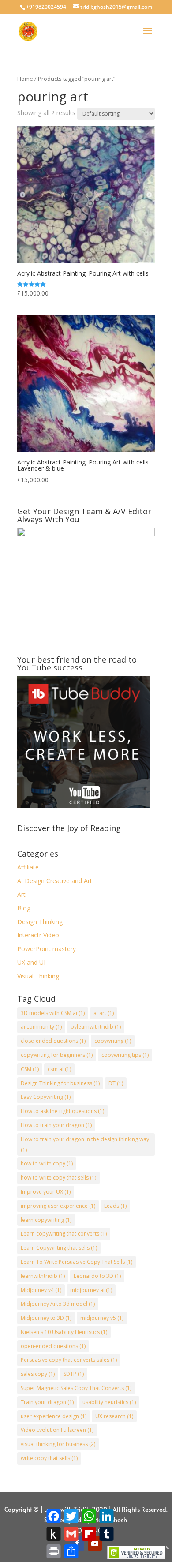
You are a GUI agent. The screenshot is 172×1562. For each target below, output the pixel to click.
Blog (23, 908)
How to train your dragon (56, 1125)
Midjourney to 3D (46, 1318)
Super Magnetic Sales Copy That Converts (76, 1388)
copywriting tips (125, 1055)
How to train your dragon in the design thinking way (85, 1144)
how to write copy (47, 1163)
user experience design (53, 1416)
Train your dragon (47, 1402)
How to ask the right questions (62, 1111)
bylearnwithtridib (96, 1026)
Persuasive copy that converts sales (69, 1359)
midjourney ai (91, 1290)
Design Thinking (40, 922)
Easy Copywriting (46, 1097)
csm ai (59, 1069)
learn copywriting (46, 1220)
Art (21, 894)
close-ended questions (53, 1041)
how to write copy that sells (58, 1177)
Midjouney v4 (41, 1290)
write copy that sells (49, 1458)
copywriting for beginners (57, 1055)
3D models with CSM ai (53, 1013)
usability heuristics (109, 1402)
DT (115, 1083)
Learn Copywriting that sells (59, 1247)
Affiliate (28, 867)
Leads (115, 1206)
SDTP (74, 1374)
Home (25, 78)
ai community (41, 1026)
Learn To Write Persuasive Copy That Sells (76, 1262)
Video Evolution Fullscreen (57, 1430)
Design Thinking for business (60, 1083)
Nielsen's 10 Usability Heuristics (64, 1332)
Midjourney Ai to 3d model (58, 1303)
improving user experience (58, 1206)
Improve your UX (46, 1191)
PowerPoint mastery (46, 948)
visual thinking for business (58, 1444)
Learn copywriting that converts (64, 1233)
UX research (114, 1416)
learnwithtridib (43, 1276)
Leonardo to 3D (97, 1276)
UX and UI (31, 962)
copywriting (112, 1041)
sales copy (38, 1374)
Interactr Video (38, 935)
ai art (103, 1013)
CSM (30, 1069)
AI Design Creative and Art (54, 881)
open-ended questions (53, 1346)
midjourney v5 (101, 1318)
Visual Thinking (38, 976)
